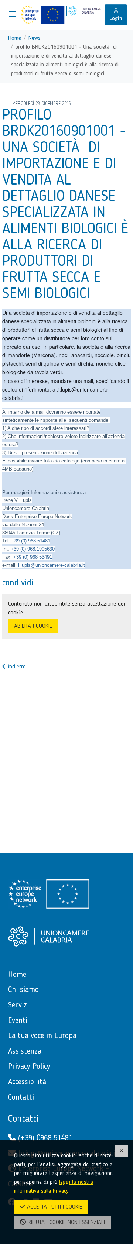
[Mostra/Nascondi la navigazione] (12, 14)
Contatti (23, 1119)
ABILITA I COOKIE (33, 626)
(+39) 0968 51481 (44, 1138)
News (34, 38)
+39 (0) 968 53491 (32, 557)
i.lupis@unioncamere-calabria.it (51, 565)
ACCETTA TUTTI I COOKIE (53, 1207)
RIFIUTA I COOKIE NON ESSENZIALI (65, 1223)
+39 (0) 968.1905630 (33, 549)
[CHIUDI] (122, 1150)
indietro (16, 667)
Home (14, 38)
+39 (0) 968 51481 (30, 541)
